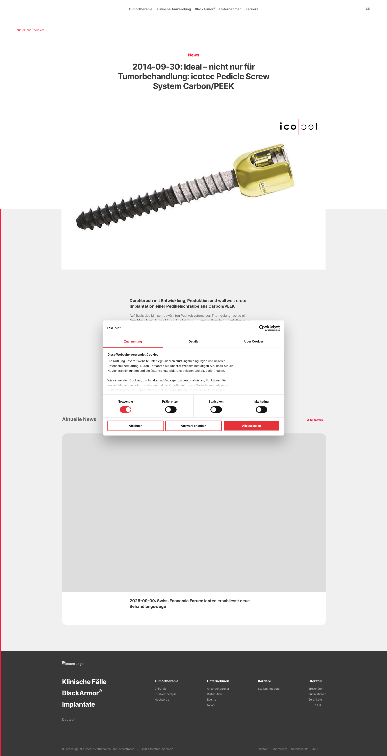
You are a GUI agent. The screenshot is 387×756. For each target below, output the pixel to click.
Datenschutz (299, 749)
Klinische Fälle (84, 682)
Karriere (252, 9)
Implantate (78, 704)
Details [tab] (194, 341)
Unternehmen (230, 9)
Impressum (280, 749)
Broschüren (315, 688)
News (210, 705)
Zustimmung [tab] (133, 341)
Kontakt (263, 749)
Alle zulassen (251, 425)
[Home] (24, 9)
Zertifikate (315, 699)
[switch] (171, 409)
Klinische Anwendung (173, 9)
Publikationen (317, 694)
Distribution (214, 694)
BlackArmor (205, 9)
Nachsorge (162, 699)
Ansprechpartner (218, 688)
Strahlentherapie (165, 694)
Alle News (315, 420)
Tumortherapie (140, 9)
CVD (315, 749)
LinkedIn (323, 748)
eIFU (318, 705)
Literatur (315, 681)
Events (211, 699)
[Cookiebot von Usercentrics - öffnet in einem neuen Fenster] (262, 328)
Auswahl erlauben (193, 425)
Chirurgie (160, 688)
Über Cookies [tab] (254, 341)
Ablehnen (135, 425)
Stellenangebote (269, 688)
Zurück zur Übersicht (30, 30)
